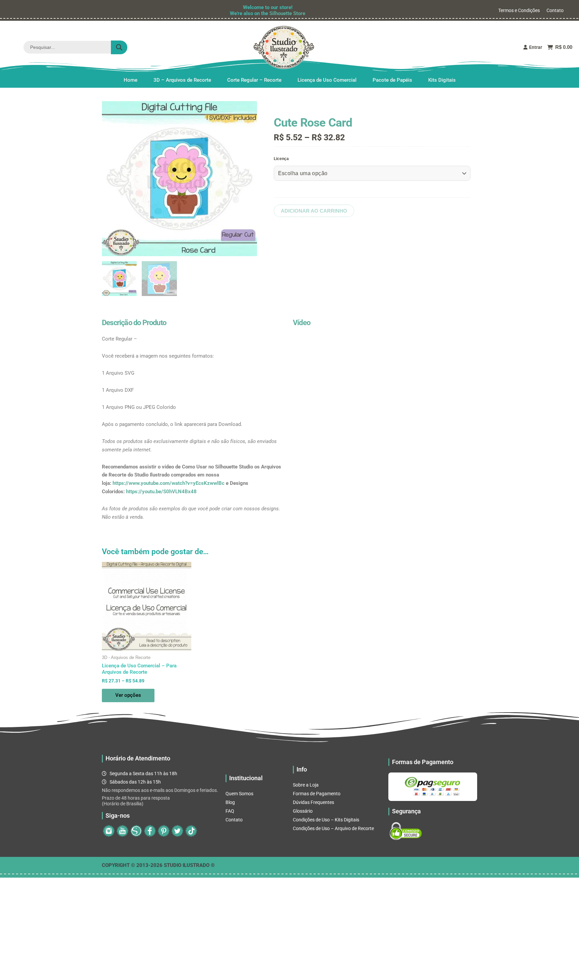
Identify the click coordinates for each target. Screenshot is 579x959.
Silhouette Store (287, 13)
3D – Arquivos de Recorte (182, 80)
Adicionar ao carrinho (314, 211)
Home (130, 80)
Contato (555, 10)
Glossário (303, 811)
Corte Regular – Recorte (254, 80)
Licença (281, 158)
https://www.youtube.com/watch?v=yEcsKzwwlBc (168, 483)
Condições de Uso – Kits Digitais (326, 819)
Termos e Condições (519, 10)
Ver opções (128, 695)
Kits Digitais (442, 80)
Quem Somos (239, 793)
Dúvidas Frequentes (313, 802)
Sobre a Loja (306, 785)
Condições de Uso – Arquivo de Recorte (333, 828)
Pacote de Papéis (392, 80)
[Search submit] (119, 47)
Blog (230, 802)
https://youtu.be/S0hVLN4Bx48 (161, 492)
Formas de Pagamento (316, 793)
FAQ (230, 811)
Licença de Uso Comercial (327, 80)
